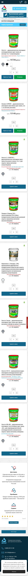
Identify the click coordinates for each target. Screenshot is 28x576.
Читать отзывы (13, 522)
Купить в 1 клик (7, 77)
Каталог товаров (20, 8)
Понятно (14, 571)
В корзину (19, 77)
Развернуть (22, 24)
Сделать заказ (14, 186)
